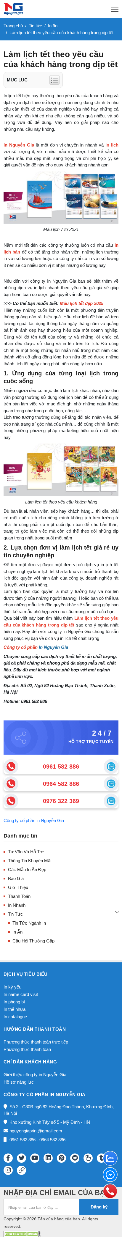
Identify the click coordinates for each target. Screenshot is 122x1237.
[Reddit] (74, 1158)
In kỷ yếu (12, 986)
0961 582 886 (61, 766)
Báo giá (16, 878)
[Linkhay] (21, 1170)
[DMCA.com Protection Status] (22, 1233)
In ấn (17, 931)
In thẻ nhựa (14, 1009)
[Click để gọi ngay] (11, 766)
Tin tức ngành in (29, 923)
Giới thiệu (18, 887)
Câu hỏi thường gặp (33, 940)
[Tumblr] (101, 1158)
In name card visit (21, 994)
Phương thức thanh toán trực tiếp (36, 1041)
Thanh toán (19, 896)
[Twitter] (21, 1158)
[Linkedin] (48, 1158)
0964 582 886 (61, 783)
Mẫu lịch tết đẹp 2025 (81, 303)
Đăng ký (99, 1206)
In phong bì (14, 1001)
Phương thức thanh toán (27, 1049)
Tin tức (15, 914)
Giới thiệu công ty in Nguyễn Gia (35, 1074)
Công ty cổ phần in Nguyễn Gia (34, 820)
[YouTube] (34, 1158)
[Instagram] (8, 1170)
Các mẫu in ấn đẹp (27, 869)
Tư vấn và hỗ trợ (26, 851)
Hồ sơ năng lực (19, 1082)
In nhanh (16, 905)
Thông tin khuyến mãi (29, 860)
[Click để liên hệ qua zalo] (111, 766)
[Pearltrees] (88, 1158)
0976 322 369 (61, 801)
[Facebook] (8, 1158)
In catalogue (15, 1016)
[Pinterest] (61, 1158)
